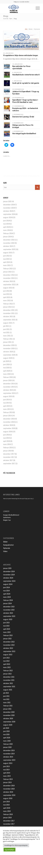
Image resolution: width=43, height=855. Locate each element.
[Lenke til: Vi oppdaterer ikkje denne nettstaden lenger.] (21, 41)
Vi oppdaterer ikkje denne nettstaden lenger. (20, 55)
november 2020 (8, 348)
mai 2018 (6, 438)
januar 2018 (7, 451)
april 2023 (6, 262)
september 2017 (9, 463)
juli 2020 (6, 361)
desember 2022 (8, 275)
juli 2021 (6, 326)
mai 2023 (6, 259)
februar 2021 (8, 339)
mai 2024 (6, 224)
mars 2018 (7, 444)
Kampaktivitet (8, 545)
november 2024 (8, 208)
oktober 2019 (8, 390)
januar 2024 (7, 236)
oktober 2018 (8, 425)
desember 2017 (8, 454)
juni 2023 (6, 256)
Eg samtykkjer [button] (9, 850)
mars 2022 (7, 300)
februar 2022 (8, 304)
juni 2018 (6, 435)
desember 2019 (8, 383)
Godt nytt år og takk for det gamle (25, 83)
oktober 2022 (8, 281)
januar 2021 (7, 342)
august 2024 (7, 217)
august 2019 (7, 396)
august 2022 (7, 288)
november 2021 (8, 313)
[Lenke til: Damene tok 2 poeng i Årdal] (7, 117)
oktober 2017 (8, 460)
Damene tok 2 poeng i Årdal (23, 117)
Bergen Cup (7, 520)
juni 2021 (6, 329)
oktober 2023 (8, 246)
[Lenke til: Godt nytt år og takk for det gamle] (7, 83)
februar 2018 (8, 447)
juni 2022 (6, 291)
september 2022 (9, 284)
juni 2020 (6, 364)
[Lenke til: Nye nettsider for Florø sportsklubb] (7, 66)
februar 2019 (8, 412)
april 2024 (6, 227)
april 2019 (6, 406)
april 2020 (6, 371)
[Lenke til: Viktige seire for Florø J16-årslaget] (7, 125)
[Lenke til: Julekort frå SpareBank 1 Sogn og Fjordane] (7, 91)
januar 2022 (7, 307)
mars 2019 (7, 409)
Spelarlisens (7, 517)
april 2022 (6, 297)
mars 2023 (7, 265)
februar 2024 (8, 233)
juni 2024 (6, 220)
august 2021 (7, 323)
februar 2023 (8, 268)
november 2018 (8, 422)
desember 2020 (8, 345)
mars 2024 (7, 230)
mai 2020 (6, 367)
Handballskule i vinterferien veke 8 (25, 75)
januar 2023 (7, 272)
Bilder (5, 542)
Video (5, 551)
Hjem (10, 18)
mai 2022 (6, 294)
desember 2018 (8, 419)
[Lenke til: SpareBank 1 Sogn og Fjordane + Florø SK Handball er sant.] (7, 100)
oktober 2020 (8, 351)
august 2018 (7, 431)
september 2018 (9, 428)
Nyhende (6, 548)
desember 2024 (8, 204)
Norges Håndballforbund (11, 515)
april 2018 (6, 441)
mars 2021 (7, 336)
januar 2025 (7, 201)
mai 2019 (6, 403)
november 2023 (8, 243)
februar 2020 (8, 377)
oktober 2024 (8, 211)
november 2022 (8, 278)
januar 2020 (7, 380)
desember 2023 (8, 240)
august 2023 (7, 252)
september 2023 (9, 249)
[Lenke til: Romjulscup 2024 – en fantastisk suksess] (7, 108)
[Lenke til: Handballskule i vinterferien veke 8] (7, 75)
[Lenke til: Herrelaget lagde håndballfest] (7, 133)
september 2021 (9, 320)
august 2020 (7, 358)
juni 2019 (6, 399)
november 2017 (8, 457)
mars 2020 (7, 374)
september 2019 (9, 393)
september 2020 (9, 355)
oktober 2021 (8, 316)
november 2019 (8, 387)
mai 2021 (6, 332)
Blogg (5, 16)
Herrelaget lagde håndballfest (24, 133)
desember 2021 (8, 310)
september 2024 (9, 214)
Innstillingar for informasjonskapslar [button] (16, 845)
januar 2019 (7, 415)
